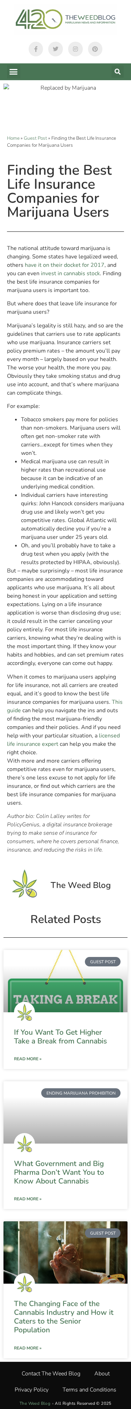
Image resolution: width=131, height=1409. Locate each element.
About (102, 1373)
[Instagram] (75, 49)
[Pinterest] (95, 49)
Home (13, 138)
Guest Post (35, 138)
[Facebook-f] (36, 49)
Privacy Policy (32, 1390)
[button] (13, 71)
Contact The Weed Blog (51, 1373)
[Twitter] (55, 49)
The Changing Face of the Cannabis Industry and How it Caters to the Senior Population (64, 1317)
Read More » (28, 1059)
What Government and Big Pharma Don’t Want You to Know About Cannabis (59, 1172)
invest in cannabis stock (70, 273)
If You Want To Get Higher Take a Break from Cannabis (60, 1036)
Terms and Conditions (89, 1390)
